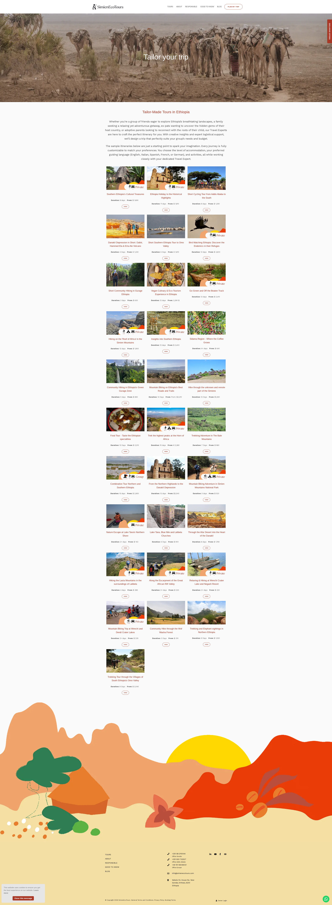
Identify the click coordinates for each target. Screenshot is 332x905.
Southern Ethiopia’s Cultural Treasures (125, 194)
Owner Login (222, 900)
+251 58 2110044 (178, 854)
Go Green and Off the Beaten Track (206, 291)
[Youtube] (215, 854)
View (125, 206)
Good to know (207, 7)
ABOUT (179, 7)
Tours (170, 7)
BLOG (219, 7)
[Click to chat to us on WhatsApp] (326, 899)
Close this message (23, 898)
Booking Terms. (170, 900)
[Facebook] (220, 854)
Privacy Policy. (159, 900)
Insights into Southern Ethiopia (166, 339)
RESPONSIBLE (191, 7)
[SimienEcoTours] (108, 7)
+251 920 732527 (179, 859)
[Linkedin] (210, 854)
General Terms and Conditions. (142, 900)
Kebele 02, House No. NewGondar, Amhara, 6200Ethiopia (183, 883)
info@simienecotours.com (183, 873)
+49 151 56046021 (179, 865)
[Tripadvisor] (225, 854)
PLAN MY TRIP (233, 7)
